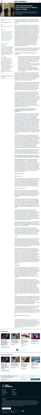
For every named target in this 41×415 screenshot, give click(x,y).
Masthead (4, 391)
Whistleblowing (3, 40)
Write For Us (5, 392)
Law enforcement (9, 35)
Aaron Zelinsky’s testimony (25, 215)
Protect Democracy (23, 231)
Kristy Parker (4, 19)
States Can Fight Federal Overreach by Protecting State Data (15, 341)
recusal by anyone (29, 144)
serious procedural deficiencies (30, 118)
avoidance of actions (25, 147)
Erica (3, 57)
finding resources (18, 233)
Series (13, 391)
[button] (39, 1)
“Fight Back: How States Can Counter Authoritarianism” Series (25, 342)
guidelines (16, 77)
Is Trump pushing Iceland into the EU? (35, 341)
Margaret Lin (35, 368)
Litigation (6, 36)
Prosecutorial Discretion (5, 37)
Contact (4, 394)
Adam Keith (8, 346)
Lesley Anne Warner (24, 368)
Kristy (3, 45)
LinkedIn (7, 46)
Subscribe (34, 379)
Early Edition (4, 378)
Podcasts (14, 394)
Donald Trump (8, 34)
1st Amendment (3, 31)
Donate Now (6, 408)
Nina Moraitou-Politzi (5, 347)
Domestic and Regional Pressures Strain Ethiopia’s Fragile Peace (25, 365)
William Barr (8, 40)
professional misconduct (28, 205)
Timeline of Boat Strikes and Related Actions (35, 364)
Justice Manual (20, 199)
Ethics (5, 35)
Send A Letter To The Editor (7, 77)
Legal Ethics (3, 36)
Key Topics (14, 389)
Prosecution (11, 36)
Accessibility (13, 412)
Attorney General (9, 31)
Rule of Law (11, 37)
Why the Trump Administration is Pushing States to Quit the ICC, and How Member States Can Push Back (5, 343)
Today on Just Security (6, 380)
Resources (14, 392)
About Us (4, 389)
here (18, 22)
